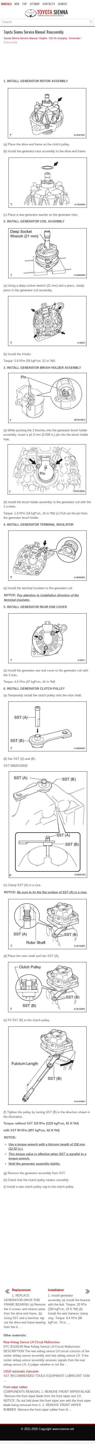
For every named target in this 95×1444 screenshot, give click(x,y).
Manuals (6, 4)
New (17, 4)
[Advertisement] (47, 63)
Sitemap (35, 4)
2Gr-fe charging (58, 38)
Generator (74, 38)
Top (24, 4)
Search (62, 4)
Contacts (48, 4)
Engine (43, 38)
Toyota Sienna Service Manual (20, 38)
